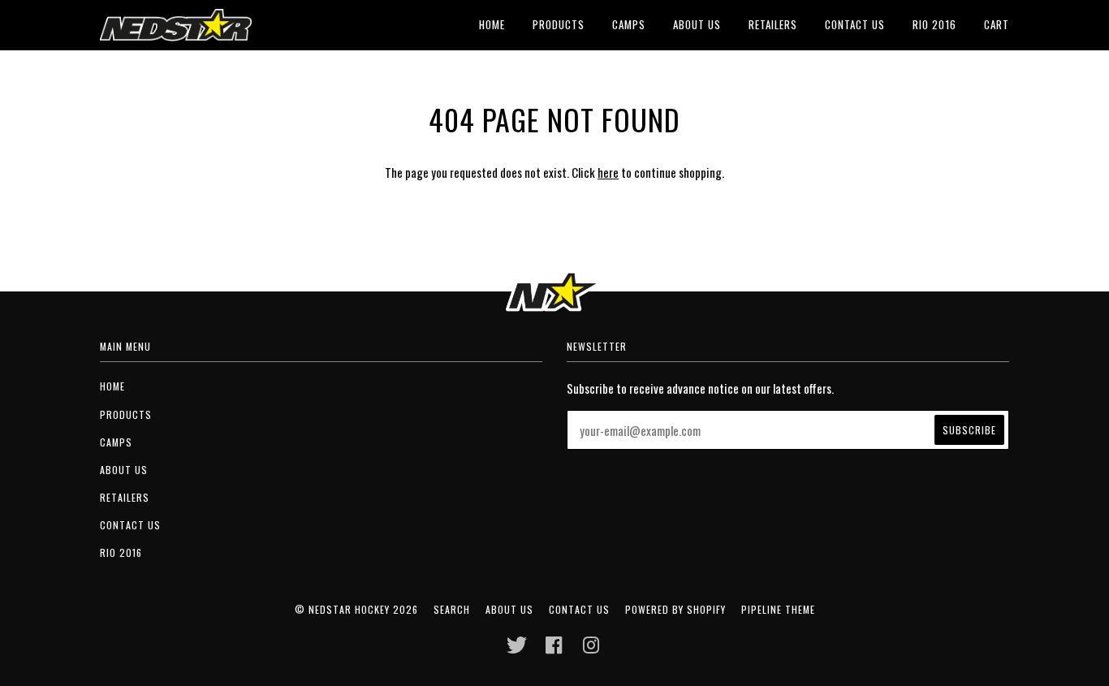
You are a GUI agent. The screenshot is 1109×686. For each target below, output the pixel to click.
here (608, 172)
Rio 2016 (934, 24)
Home (492, 24)
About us (697, 24)
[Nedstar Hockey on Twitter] (517, 649)
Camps (628, 24)
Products (559, 24)
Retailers (773, 24)
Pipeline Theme (778, 609)
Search (452, 609)
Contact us (855, 24)
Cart (996, 24)
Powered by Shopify (675, 609)
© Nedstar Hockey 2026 (356, 609)
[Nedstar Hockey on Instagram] (591, 649)
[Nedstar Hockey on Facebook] (554, 649)
